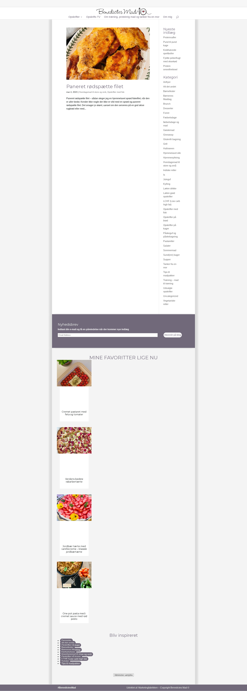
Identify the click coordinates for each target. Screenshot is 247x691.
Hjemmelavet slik (172, 153)
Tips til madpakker (70, 663)
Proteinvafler (169, 37)
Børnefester (169, 91)
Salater (167, 246)
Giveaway (168, 135)
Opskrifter (74, 17)
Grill (165, 144)
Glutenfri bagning (172, 139)
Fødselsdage (170, 117)
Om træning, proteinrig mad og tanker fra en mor (131, 17)
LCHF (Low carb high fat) (74, 659)
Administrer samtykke (123, 675)
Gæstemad (168, 130)
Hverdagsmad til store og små (92, 92)
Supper (167, 259)
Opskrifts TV (93, 17)
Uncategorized (170, 296)
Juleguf (167, 179)
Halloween (168, 148)
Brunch (167, 104)
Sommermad (169, 250)
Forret (166, 113)
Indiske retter (169, 170)
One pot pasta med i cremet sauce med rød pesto (74, 616)
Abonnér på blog (172, 335)
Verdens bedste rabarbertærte (74, 480)
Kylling (166, 184)
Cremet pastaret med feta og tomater (74, 413)
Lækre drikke (169, 188)
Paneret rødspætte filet (94, 86)
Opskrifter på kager (71, 656)
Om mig (167, 17)
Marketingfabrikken (148, 687)
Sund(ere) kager (171, 255)
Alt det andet (169, 86)
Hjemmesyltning (171, 157)
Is (164, 175)
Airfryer (167, 82)
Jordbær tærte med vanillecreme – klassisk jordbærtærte (74, 549)
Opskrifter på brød (70, 645)
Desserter (168, 108)
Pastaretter (168, 241)
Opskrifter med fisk (115, 92)
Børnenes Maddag (70, 650)
